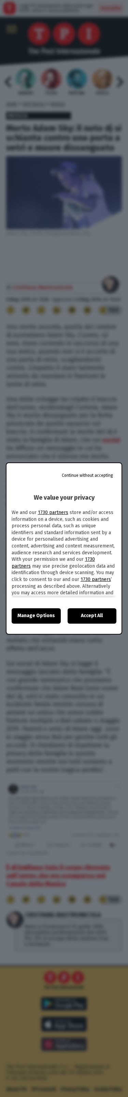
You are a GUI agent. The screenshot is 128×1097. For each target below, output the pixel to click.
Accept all (92, 616)
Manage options (36, 616)
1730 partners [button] (53, 512)
